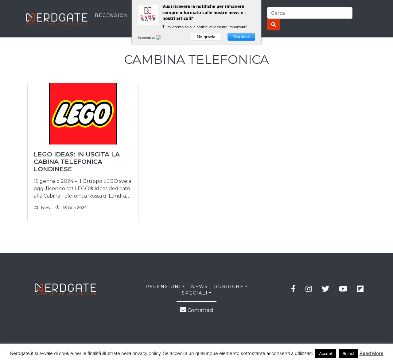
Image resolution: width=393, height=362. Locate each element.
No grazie (206, 36)
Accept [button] (326, 353)
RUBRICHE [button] (229, 286)
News (46, 207)
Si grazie (241, 36)
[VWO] (162, 37)
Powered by (147, 37)
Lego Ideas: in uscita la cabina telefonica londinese (77, 162)
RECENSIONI (112, 15)
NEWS (199, 286)
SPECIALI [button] (195, 293)
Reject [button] (349, 353)
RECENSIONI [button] (163, 286)
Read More (371, 353)
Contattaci (199, 310)
